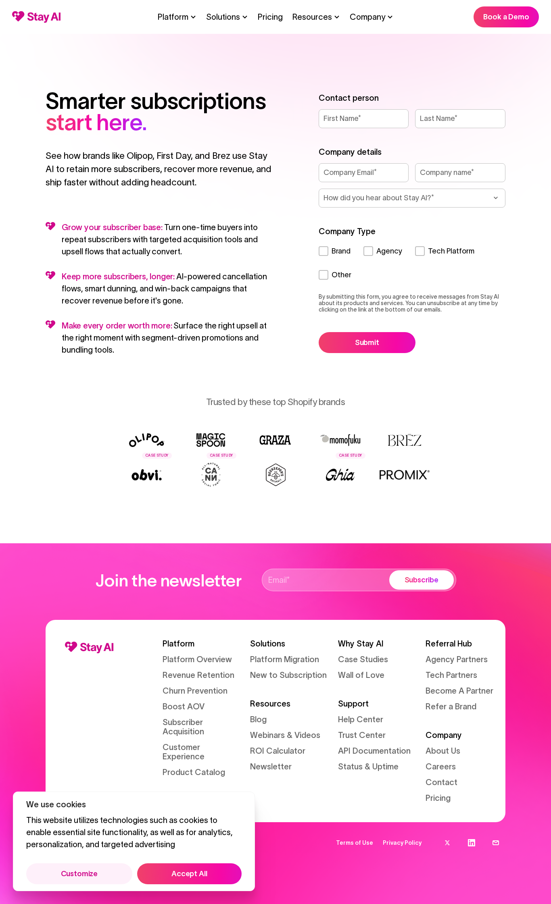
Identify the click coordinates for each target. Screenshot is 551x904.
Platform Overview (197, 659)
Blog (258, 719)
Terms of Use (354, 843)
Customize (79, 874)
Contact (441, 782)
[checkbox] (412, 263)
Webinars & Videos (285, 735)
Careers (441, 766)
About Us (443, 750)
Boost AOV (184, 706)
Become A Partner (459, 690)
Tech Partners (451, 675)
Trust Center (362, 735)
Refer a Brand (451, 706)
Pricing (270, 16)
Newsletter (271, 766)
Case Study (157, 455)
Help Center (360, 719)
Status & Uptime (368, 766)
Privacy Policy (402, 843)
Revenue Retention (198, 675)
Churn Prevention (195, 690)
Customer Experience (184, 752)
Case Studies (363, 659)
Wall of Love (361, 675)
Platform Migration (284, 659)
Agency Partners (457, 659)
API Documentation (374, 750)
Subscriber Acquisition (183, 727)
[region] (134, 841)
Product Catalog (194, 772)
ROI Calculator (277, 750)
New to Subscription (288, 675)
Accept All (189, 874)
